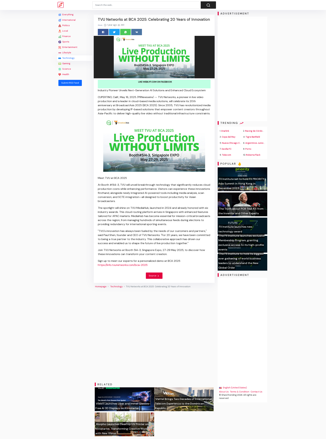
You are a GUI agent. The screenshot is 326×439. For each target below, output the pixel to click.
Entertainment (69, 47)
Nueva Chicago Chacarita (235, 143)
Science (66, 68)
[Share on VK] (136, 32)
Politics (66, 25)
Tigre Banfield (253, 136)
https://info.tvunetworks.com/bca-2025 (123, 265)
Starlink (225, 130)
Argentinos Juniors (255, 143)
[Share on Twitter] (114, 32)
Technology (68, 58)
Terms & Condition (239, 391)
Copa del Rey (228, 136)
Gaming (66, 63)
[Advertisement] (74, 140)
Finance (66, 36)
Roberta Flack (253, 154)
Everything (68, 14)
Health (65, 74)
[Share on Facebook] (103, 32)
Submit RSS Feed (70, 82)
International (69, 20)
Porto (248, 148)
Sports (65, 41)
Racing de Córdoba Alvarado (260, 130)
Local (65, 30)
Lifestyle (66, 52)
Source (153, 275)
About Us (224, 391)
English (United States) (234, 387)
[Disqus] (154, 335)
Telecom (226, 154)
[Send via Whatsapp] (125, 32)
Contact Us (256, 391)
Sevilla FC (226, 148)
